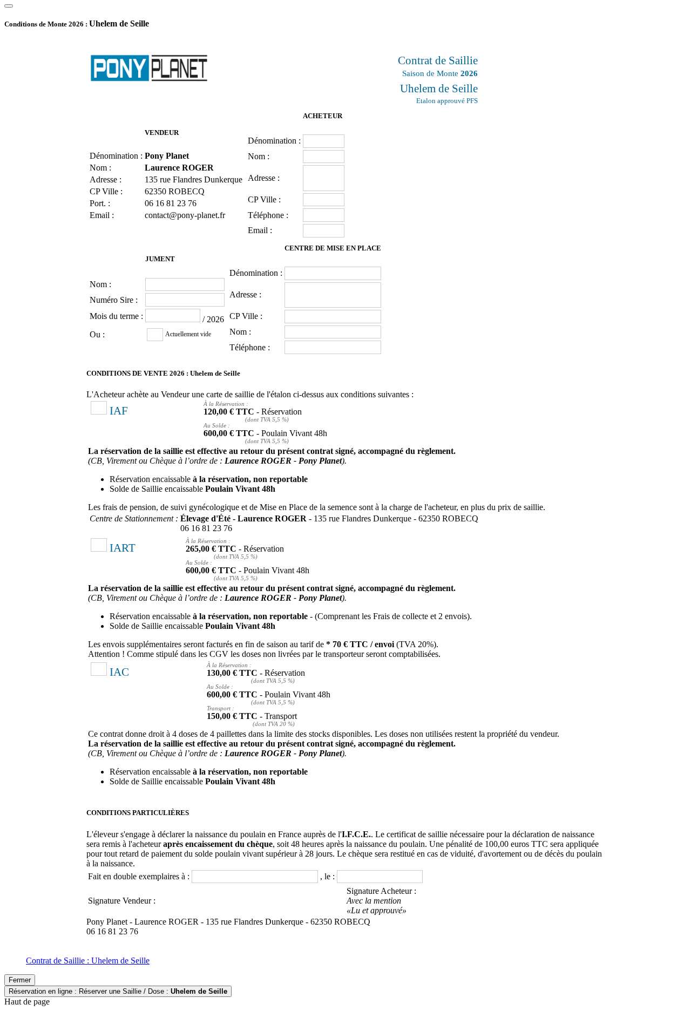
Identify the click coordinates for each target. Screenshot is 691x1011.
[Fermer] (8, 6)
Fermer (20, 980)
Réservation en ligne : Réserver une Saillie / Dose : (118, 991)
